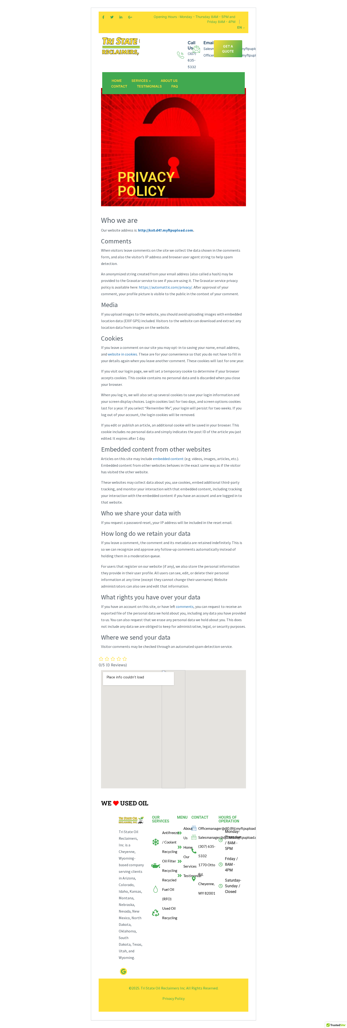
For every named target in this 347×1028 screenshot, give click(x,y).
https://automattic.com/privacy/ (165, 287)
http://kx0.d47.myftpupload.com (165, 230)
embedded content (168, 458)
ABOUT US (169, 81)
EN (239, 27)
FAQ (174, 86)
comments (185, 606)
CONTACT (119, 86)
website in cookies (122, 354)
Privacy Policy (173, 998)
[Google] (123, 971)
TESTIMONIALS (149, 86)
